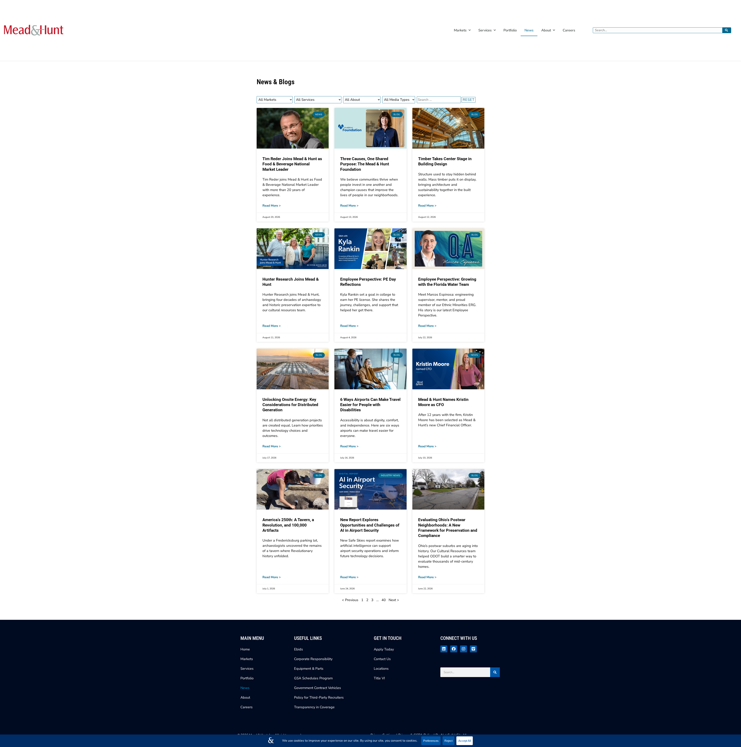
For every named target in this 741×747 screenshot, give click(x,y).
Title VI (379, 678)
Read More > (271, 206)
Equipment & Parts (308, 668)
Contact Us (382, 659)
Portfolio (510, 30)
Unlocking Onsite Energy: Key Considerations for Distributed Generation (290, 404)
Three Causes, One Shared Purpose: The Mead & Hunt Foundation (364, 164)
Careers (569, 30)
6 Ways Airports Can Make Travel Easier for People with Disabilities (370, 404)
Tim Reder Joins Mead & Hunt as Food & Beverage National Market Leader (292, 164)
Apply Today (384, 649)
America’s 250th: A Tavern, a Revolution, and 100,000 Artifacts (288, 525)
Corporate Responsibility (313, 659)
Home (245, 649)
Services (485, 30)
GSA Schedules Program (313, 678)
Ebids (298, 649)
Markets (460, 30)
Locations (381, 668)
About (546, 30)
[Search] (726, 30)
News (529, 30)
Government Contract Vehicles (317, 688)
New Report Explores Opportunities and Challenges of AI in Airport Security (369, 525)
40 (383, 600)
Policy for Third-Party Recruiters (319, 697)
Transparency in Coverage (314, 707)
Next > (394, 600)
